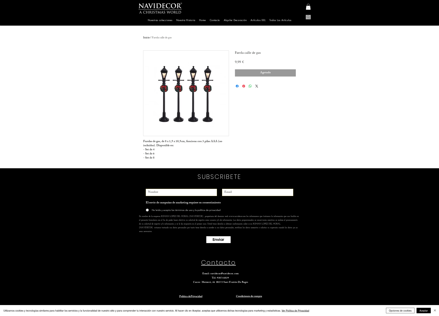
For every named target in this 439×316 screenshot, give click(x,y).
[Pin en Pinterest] (244, 86)
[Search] (308, 17)
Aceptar (423, 310)
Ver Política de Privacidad (295, 310)
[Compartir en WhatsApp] (250, 86)
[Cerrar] (435, 310)
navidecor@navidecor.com (224, 274)
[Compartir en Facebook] (237, 86)
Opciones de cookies (400, 310)
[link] (308, 7)
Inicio (146, 37)
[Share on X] (257, 86)
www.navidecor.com (237, 216)
